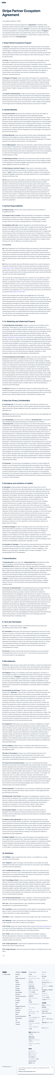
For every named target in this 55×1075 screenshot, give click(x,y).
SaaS (30, 1000)
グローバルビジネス (33, 990)
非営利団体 (31, 1021)
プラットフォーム (33, 998)
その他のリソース (46, 999)
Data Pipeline (18, 992)
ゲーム (30, 1009)
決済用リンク (18, 1008)
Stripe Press (45, 1011)
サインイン (44, 1028)
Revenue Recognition (20, 1016)
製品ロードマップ (46, 1005)
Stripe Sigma (18, 1018)
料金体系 (17, 974)
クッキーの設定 (45, 997)
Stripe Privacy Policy (8, 268)
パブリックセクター (33, 1026)
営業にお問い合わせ (47, 1013)
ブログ (43, 978)
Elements (17, 994)
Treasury (17, 1024)
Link (16, 1004)
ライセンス (44, 993)
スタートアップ (32, 976)
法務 (3, 955)
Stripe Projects (32, 1061)
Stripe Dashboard (44, 926)
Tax (16, 1020)
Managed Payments (20, 1006)
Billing (16, 980)
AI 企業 (30, 1002)
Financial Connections (20, 996)
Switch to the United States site (26, 1071)
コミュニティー (45, 980)
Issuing (17, 1002)
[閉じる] (52, 1067)
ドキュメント (32, 1051)
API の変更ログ (32, 1057)
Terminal (17, 1022)
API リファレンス (33, 1053)
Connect (17, 988)
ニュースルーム (45, 1009)
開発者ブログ (32, 1063)
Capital (17, 982)
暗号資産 (17, 990)
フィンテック (32, 1007)
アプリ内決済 (32, 992)
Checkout (17, 984)
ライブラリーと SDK (34, 1059)
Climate (17, 986)
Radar (16, 1014)
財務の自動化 (32, 988)
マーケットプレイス (33, 994)
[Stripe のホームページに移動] (4, 972)
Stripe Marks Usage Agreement (16, 337)
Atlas (16, 976)
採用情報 (44, 1007)
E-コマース (31, 984)
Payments (18, 1010)
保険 (30, 1015)
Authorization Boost (20, 978)
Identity (17, 998)
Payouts (17, 1012)
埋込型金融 (31, 986)
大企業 (30, 974)
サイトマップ (45, 995)
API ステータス (32, 1055)
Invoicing (17, 1000)
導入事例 (44, 976)
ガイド (43, 974)
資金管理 (31, 996)
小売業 (30, 1028)
